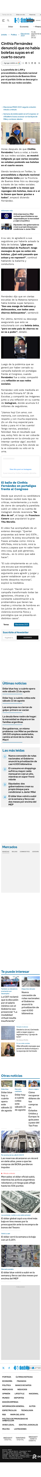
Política (14, 35)
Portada (6, 1377)
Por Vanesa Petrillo (22, 1040)
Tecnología (27, 1410)
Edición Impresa (10, 1402)
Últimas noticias (24, 1377)
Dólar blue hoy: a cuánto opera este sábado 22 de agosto (19, 690)
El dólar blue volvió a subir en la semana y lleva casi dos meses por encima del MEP (22, 800)
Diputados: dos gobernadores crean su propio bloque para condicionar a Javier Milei (26, 226)
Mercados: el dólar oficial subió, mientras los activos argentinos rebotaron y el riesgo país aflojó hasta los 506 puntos (18, 1181)
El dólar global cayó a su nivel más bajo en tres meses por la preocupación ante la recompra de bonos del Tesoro (19, 1223)
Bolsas (14, 851)
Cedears (35, 851)
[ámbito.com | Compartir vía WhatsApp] (23, 63)
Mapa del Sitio (17, 1414)
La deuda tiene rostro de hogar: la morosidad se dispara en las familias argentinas (19, 719)
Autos (32, 1406)
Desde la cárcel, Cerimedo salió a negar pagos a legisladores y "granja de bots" (28, 1033)
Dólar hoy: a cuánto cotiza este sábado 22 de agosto (19, 699)
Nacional (34, 1393)
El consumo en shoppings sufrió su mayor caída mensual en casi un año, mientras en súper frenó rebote (22, 774)
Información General (13, 1406)
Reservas (32, 14)
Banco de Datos (23, 1385)
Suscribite (28, 637)
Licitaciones (20, 1429)
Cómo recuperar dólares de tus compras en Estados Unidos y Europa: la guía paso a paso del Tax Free (34, 1109)
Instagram (15, 1368)
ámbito (4, 35)
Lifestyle (19, 1393)
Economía (24, 26)
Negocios (22, 1389)
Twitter (3, 1368)
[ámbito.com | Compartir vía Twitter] (29, 63)
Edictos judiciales (28, 1425)
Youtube (27, 1368)
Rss (4, 1414)
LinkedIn (21, 1368)
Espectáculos (9, 1410)
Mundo (5, 1398)
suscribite (30, 20)
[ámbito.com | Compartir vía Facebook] (26, 63)
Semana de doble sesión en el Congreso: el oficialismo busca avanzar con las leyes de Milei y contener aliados (20, 116)
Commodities (25, 851)
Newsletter (34, 1368)
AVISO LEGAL (8, 1425)
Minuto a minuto (9, 1173)
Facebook (9, 1368)
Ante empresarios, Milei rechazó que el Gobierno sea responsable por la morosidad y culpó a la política (26, 217)
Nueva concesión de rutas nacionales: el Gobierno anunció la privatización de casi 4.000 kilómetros (22, 760)
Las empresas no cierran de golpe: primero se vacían (17, 708)
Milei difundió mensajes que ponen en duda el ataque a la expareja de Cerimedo (28, 1048)
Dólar (10, 26)
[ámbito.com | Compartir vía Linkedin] (32, 63)
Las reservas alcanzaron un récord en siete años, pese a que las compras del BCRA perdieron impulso (19, 1163)
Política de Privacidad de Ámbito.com (15, 1420)
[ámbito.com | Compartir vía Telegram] (35, 63)
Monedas (5, 851)
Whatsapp (33, 1368)
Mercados (7, 1389)
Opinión (6, 1393)
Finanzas (21, 1381)
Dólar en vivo (20, 14)
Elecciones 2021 (25, 35)
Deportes (19, 1398)
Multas (6, 1429)
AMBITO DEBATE (33, 1439)
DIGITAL (7, 1439)
